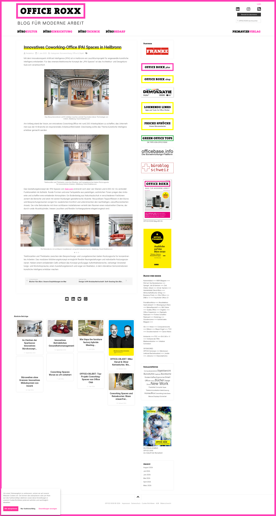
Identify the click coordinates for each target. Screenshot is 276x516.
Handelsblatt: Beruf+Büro (152, 290)
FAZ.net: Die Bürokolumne (152, 283)
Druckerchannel (152, 332)
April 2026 (147, 482)
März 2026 (147, 485)
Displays (157, 396)
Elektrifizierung (164, 390)
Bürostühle (149, 374)
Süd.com (69, 189)
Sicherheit (163, 396)
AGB (157, 503)
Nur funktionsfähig (28, 509)
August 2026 (148, 467)
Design (167, 381)
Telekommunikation (153, 390)
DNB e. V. (146, 298)
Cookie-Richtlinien (148, 503)
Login (259, 4)
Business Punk (148, 295)
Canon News (166, 332)
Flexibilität (152, 387)
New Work (159, 383)
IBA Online (165, 307)
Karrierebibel (148, 281)
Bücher (159, 380)
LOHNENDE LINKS (157, 107)
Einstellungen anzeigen (48, 509)
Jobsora (150, 356)
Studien (147, 377)
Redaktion (30, 53)
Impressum (126, 503)
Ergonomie (160, 377)
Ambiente (147, 336)
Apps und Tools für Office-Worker (157, 110)
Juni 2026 (147, 475)
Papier (164, 387)
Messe (150, 396)
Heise (152, 327)
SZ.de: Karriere (162, 288)
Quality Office (151, 310)
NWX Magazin (161, 281)
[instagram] (248, 9)
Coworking (159, 393)
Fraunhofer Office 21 (161, 298)
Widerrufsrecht (165, 503)
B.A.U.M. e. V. (165, 336)
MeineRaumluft (152, 307)
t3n (144, 327)
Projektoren (157, 374)
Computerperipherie (150, 371)
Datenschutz (135, 503)
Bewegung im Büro (164, 305)
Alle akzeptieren (10, 509)
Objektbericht (164, 370)
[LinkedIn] (238, 9)
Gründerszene (148, 319)
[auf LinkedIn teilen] (73, 299)
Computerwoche (164, 327)
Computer (159, 387)
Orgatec (163, 310)
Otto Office (162, 295)
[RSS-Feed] (259, 9)
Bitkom (149, 329)
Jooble (166, 353)
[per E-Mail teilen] (67, 299)
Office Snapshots (149, 312)
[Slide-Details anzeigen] (157, 51)
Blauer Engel (159, 329)
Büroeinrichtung (66, 53)
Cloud (148, 384)
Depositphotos (162, 356)
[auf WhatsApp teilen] (86, 299)
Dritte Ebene (166, 393)
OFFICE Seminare (149, 351)
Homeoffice (149, 393)
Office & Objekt (78, 53)
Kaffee (153, 377)
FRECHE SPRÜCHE (157, 123)
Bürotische (166, 374)
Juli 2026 (146, 471)
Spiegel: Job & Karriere (151, 285)
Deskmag (157, 317)
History (152, 381)
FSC (155, 336)
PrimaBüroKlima (149, 302)
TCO (169, 329)
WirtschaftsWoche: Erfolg (152, 293)
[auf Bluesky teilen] (80, 299)
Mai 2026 (146, 478)
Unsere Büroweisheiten (157, 126)
